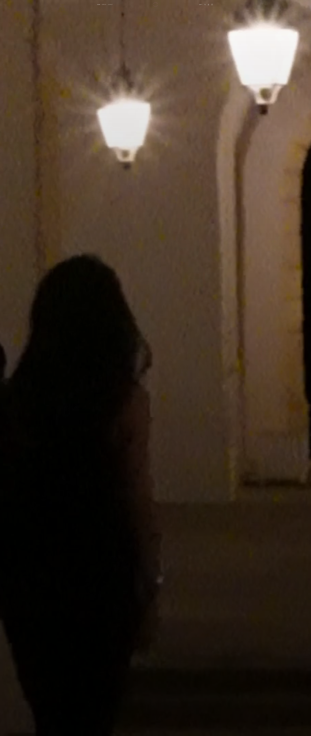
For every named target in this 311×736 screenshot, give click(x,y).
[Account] (208, 4)
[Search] (205, 4)
